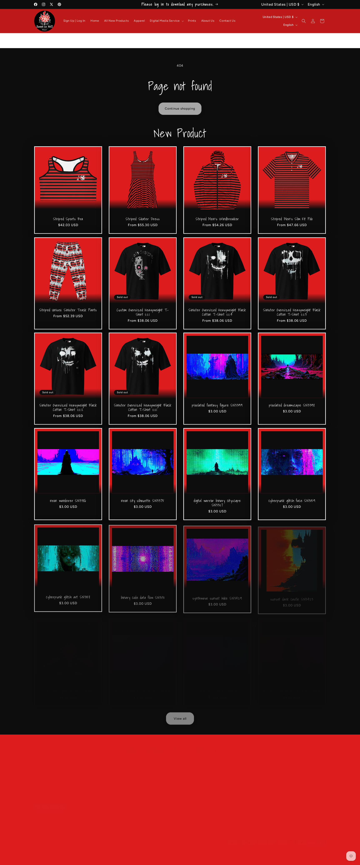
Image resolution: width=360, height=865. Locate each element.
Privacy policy (128, 854)
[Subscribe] (212, 773)
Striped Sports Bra (68, 219)
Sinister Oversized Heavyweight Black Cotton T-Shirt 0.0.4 (217, 312)
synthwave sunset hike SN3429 (217, 596)
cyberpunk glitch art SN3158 (68, 596)
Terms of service (150, 854)
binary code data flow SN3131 (143, 596)
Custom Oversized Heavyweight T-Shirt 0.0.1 (143, 312)
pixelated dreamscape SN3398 (292, 405)
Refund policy (107, 854)
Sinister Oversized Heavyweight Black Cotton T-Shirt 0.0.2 (68, 407)
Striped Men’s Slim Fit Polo (292, 219)
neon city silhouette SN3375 (142, 500)
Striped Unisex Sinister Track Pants (68, 310)
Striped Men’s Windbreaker (217, 219)
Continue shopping (180, 108)
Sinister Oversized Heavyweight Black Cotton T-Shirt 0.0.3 (292, 312)
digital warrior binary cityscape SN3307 (217, 502)
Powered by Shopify (83, 854)
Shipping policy (173, 854)
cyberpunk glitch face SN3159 (292, 500)
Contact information (199, 854)
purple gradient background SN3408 (142, 687)
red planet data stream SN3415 (68, 687)
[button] (166, 20)
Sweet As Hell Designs (57, 854)
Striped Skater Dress (143, 219)
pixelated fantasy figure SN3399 (217, 405)
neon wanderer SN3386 (68, 500)
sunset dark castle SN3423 (291, 596)
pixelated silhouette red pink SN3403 (291, 687)
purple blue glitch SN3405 (217, 687)
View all (180, 718)
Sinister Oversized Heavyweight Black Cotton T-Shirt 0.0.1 (142, 407)
